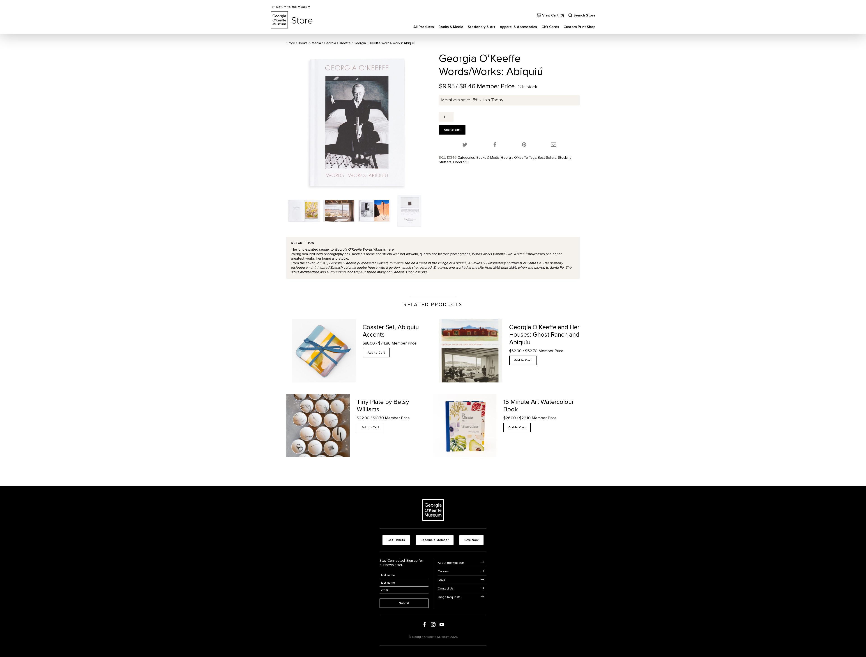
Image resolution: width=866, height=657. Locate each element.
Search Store (584, 15)
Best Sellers (547, 157)
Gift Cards (550, 27)
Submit (404, 603)
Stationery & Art (481, 27)
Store (290, 43)
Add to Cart (376, 352)
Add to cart (452, 130)
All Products (423, 27)
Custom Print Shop (579, 27)
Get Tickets (396, 540)
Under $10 (461, 162)
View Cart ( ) (553, 15)
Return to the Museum (293, 7)
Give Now (471, 540)
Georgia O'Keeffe (337, 43)
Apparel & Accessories (518, 27)
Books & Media (450, 27)
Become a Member (435, 540)
